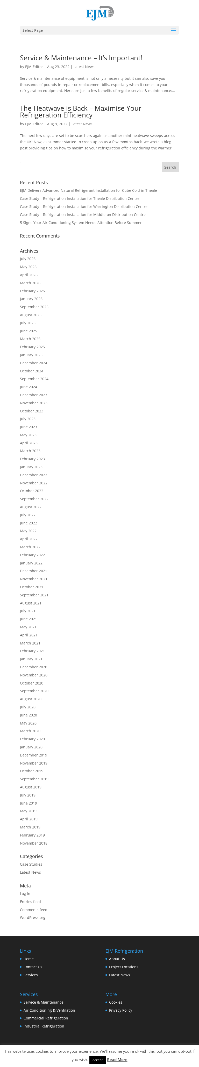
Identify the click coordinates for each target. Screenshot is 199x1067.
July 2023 (27, 418)
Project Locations (123, 966)
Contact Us (33, 966)
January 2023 (31, 466)
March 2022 (30, 546)
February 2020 (32, 738)
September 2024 (34, 378)
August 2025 (30, 314)
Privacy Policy (120, 1010)
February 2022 (32, 554)
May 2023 (28, 434)
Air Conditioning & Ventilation (49, 1010)
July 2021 (27, 610)
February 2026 (32, 290)
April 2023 (29, 442)
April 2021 (29, 635)
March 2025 (30, 338)
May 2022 (28, 530)
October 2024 (31, 370)
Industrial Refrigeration (44, 1026)
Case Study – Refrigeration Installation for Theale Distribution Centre (79, 198)
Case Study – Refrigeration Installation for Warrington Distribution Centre (83, 206)
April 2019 (29, 818)
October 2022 (31, 490)
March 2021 (30, 643)
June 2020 (28, 715)
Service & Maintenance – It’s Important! (81, 57)
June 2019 (28, 803)
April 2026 (29, 274)
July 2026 (27, 258)
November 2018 (33, 843)
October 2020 (31, 683)
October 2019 (31, 770)
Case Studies (31, 864)
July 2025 (27, 322)
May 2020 (28, 723)
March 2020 (30, 730)
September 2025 (34, 306)
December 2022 (33, 474)
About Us (117, 958)
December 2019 (33, 755)
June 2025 (28, 330)
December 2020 (33, 666)
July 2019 (27, 795)
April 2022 (29, 538)
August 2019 (30, 787)
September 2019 (34, 778)
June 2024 (28, 386)
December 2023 (33, 394)
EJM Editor (34, 66)
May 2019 (28, 810)
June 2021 (28, 618)
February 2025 (32, 346)
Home (29, 958)
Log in (25, 893)
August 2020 (30, 698)
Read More (117, 1059)
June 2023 (28, 426)
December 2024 (33, 362)
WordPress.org (32, 917)
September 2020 (34, 690)
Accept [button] (98, 1059)
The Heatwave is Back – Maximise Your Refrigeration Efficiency (80, 111)
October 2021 (31, 586)
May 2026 (28, 266)
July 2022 (27, 514)
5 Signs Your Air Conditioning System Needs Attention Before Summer (81, 222)
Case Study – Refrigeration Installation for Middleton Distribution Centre (83, 214)
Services (31, 974)
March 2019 (30, 827)
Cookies (115, 1002)
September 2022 (34, 498)
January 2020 (31, 747)
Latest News (84, 66)
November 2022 (33, 482)
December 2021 (33, 570)
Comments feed (33, 909)
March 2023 (30, 450)
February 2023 (32, 458)
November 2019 (33, 763)
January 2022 (31, 563)
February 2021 (32, 650)
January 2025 (31, 354)
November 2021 (33, 578)
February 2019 (32, 835)
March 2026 (30, 282)
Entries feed (30, 901)
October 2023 (31, 411)
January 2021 (31, 658)
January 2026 (31, 298)
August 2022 (30, 506)
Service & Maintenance (43, 1002)
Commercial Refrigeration (46, 1018)
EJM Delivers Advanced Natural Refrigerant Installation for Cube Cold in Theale (88, 190)
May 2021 (28, 626)
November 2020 (33, 675)
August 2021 (30, 603)
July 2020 (27, 706)
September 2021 (34, 594)
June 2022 (28, 523)
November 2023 (33, 402)
